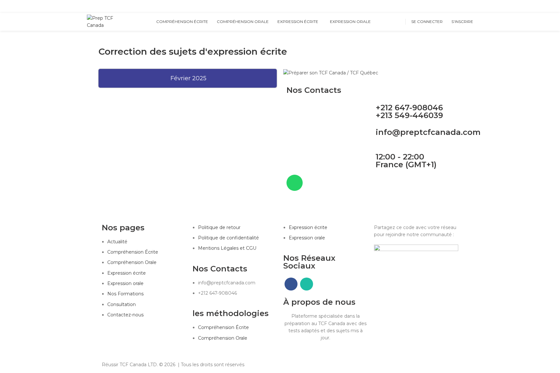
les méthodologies (230, 313)
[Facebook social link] (462, 6)
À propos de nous (319, 302)
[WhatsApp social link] (469, 6)
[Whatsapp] (294, 183)
